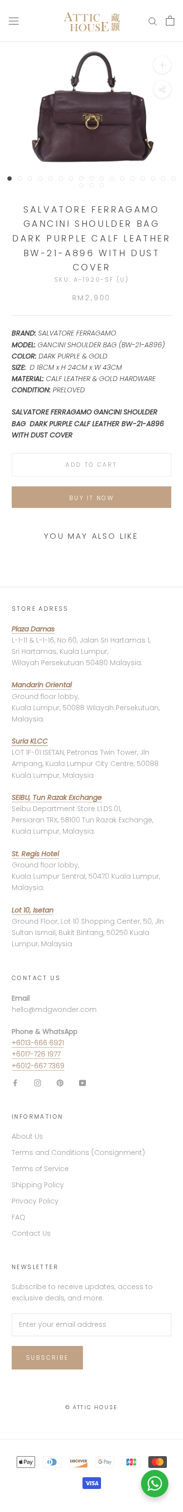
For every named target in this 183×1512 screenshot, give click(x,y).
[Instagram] (37, 1082)
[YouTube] (82, 1082)
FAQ (18, 1217)
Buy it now (91, 498)
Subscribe (47, 1357)
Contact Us (31, 1233)
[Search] (152, 21)
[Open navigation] (14, 20)
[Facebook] (15, 1082)
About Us (27, 1136)
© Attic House (91, 1407)
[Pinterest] (60, 1082)
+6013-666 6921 (38, 1043)
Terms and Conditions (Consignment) (78, 1152)
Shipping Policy (38, 1185)
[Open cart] (170, 20)
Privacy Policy (35, 1201)
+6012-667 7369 (38, 1066)
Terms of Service (40, 1169)
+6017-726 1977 (36, 1054)
